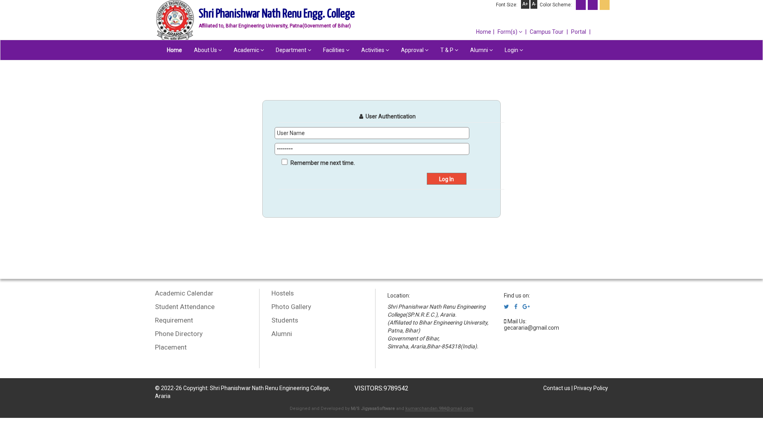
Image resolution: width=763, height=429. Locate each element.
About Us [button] (206, 50)
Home (483, 32)
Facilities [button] (334, 50)
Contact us (556, 388)
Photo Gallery (291, 307)
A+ (525, 4)
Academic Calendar (184, 293)
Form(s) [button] (508, 32)
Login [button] (512, 50)
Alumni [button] (479, 50)
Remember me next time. (322, 163)
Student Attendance (185, 307)
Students (284, 320)
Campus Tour (547, 32)
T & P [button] (447, 50)
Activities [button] (373, 50)
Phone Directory (179, 334)
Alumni (281, 334)
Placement (171, 347)
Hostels (282, 293)
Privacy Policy (591, 388)
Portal (578, 32)
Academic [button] (247, 50)
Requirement (174, 320)
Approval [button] (413, 50)
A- (534, 4)
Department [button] (292, 50)
